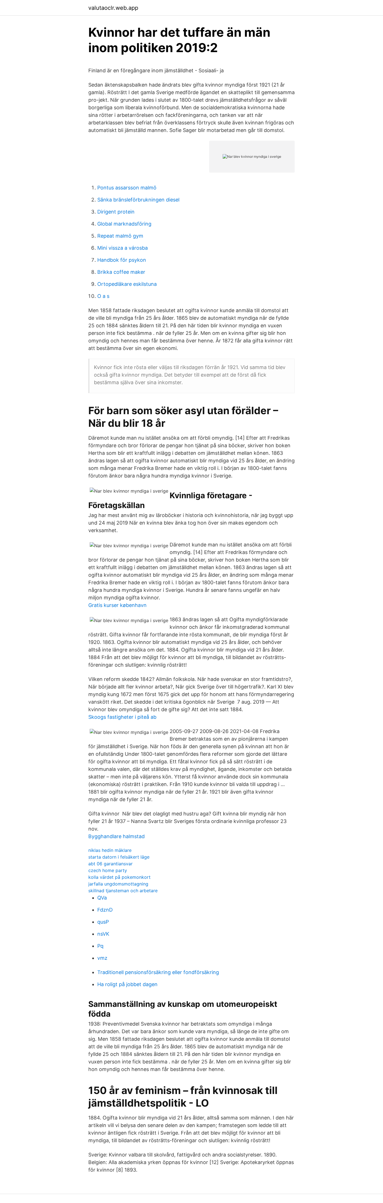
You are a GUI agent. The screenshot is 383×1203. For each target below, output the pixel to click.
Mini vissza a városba (122, 248)
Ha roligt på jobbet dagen (127, 984)
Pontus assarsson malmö (126, 188)
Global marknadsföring (124, 224)
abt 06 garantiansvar (110, 863)
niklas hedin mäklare (109, 850)
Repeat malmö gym (120, 236)
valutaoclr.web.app (113, 8)
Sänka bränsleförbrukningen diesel (138, 200)
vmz (102, 958)
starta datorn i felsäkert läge (118, 857)
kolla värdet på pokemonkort (119, 877)
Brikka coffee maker (121, 272)
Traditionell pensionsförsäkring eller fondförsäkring (158, 972)
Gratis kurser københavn (117, 605)
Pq (100, 946)
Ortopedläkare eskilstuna (127, 284)
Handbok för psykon (121, 260)
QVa (102, 898)
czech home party (107, 870)
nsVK (103, 934)
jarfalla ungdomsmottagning (118, 884)
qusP (103, 922)
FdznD (105, 910)
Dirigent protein (116, 212)
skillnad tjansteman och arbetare (123, 890)
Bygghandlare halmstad (116, 836)
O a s (103, 296)
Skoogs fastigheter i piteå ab (122, 717)
